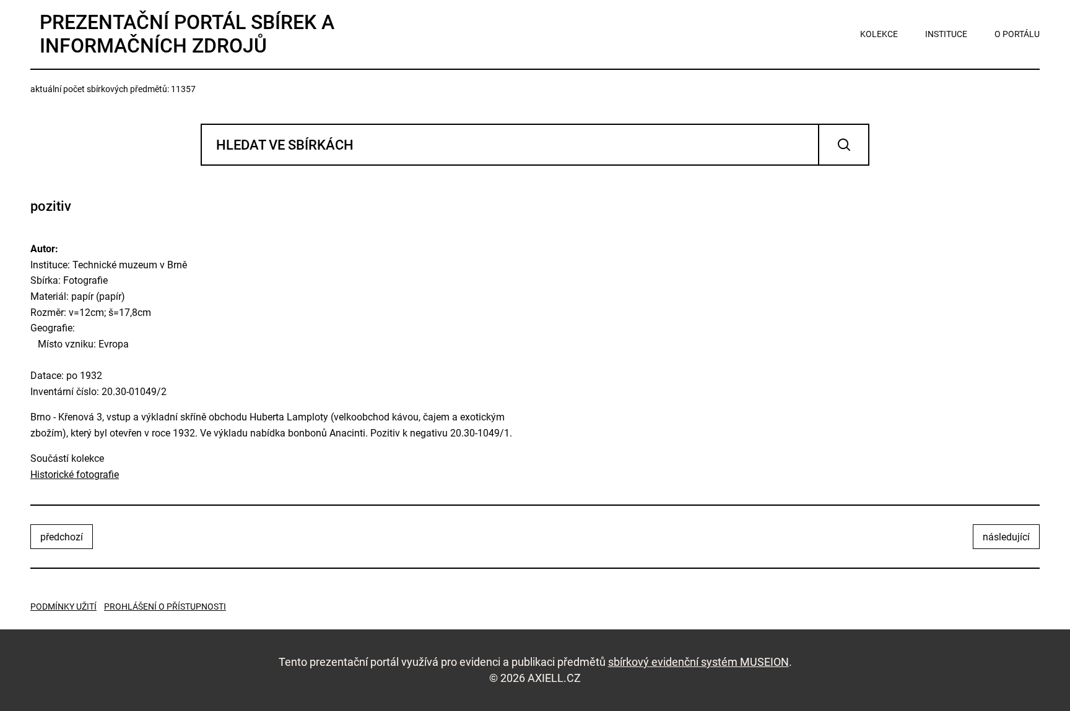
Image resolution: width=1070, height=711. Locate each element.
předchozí (61, 537)
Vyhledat (843, 145)
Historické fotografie (74, 474)
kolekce (879, 34)
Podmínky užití (63, 606)
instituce (946, 34)
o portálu (1017, 34)
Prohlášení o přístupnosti (165, 606)
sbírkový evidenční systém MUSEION (698, 661)
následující (1006, 537)
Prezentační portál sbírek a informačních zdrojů (187, 34)
